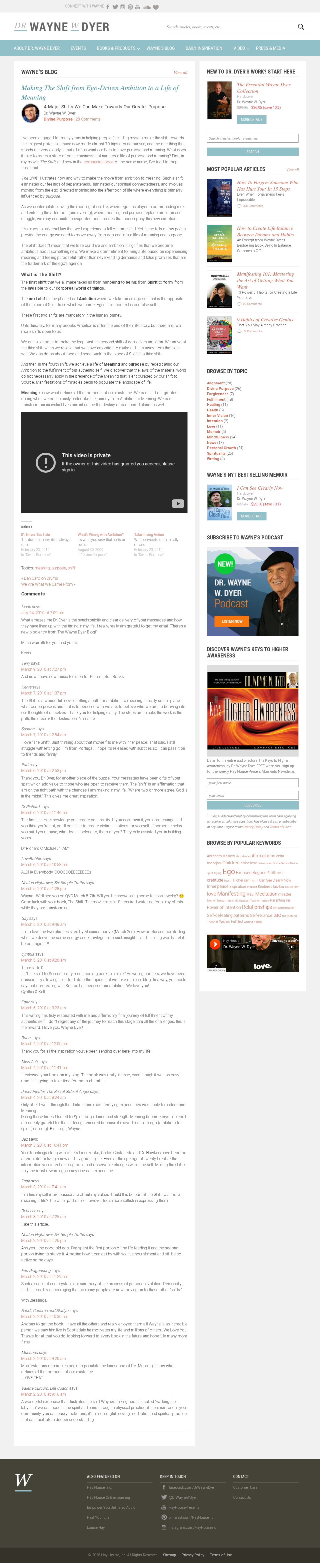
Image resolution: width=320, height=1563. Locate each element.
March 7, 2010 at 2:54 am (43, 734)
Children (231, 863)
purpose (59, 568)
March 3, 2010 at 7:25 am (43, 1216)
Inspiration (238, 887)
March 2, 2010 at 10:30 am (44, 1316)
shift (71, 568)
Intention (215, 421)
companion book (99, 162)
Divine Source (281, 863)
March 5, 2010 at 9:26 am (43, 960)
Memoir (213, 432)
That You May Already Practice (261, 325)
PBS (288, 900)
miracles (285, 894)
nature (265, 900)
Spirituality (216, 453)
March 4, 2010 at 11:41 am (44, 1067)
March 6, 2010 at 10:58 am (44, 864)
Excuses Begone (251, 872)
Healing (213, 405)
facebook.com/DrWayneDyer (192, 1487)
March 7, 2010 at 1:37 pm (43, 693)
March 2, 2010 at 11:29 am (44, 1276)
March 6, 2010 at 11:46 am (44, 812)
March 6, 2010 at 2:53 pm (43, 770)
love (211, 894)
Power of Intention (224, 907)
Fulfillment (216, 399)
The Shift (212, 922)
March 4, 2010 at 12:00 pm (44, 1043)
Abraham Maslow (221, 856)
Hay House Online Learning (108, 1497)
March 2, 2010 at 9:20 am (43, 1358)
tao (277, 915)
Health (212, 410)
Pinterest (130, 6)
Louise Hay (291, 887)
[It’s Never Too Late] (49, 544)
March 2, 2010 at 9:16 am (43, 1394)
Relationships (257, 907)
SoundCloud (146, 6)
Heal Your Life (156, 6)
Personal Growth (221, 448)
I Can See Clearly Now (260, 487)
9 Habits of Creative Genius (265, 319)
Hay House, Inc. (99, 1487)
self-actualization (283, 908)
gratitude (215, 880)
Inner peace (217, 886)
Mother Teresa (215, 900)
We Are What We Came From (47, 584)
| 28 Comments (87, 119)
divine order (265, 863)
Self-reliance (261, 915)
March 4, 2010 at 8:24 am (43, 1097)
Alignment (216, 383)
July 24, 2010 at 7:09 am (42, 612)
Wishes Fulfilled (231, 922)
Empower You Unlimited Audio (111, 1507)
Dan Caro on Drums (41, 578)
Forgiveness (217, 394)
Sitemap (169, 1555)
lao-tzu (278, 887)
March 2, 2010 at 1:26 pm (43, 1240)
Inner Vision (217, 416)
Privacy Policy (253, 827)
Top (308, 1551)
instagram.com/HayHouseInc (192, 1527)
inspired (252, 887)
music (230, 900)
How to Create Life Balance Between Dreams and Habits (265, 231)
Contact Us (242, 1497)
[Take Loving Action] (162, 544)
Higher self (241, 880)
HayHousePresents (184, 1507)
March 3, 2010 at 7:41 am (43, 1187)
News (211, 443)
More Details (251, 119)
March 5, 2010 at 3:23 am (43, 1008)
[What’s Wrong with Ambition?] (106, 544)
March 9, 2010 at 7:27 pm (43, 669)
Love (211, 426)
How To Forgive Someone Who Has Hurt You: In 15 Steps (267, 185)
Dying (218, 873)
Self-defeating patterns (228, 915)
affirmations (262, 856)
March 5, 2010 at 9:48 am (43, 924)
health (228, 880)
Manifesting (231, 894)
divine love (248, 863)
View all (181, 72)
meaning (42, 568)
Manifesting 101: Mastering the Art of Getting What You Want (265, 280)
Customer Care (245, 1487)
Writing (213, 459)
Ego (228, 871)
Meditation (266, 894)
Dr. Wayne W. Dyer (61, 26)
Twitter (115, 6)
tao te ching (289, 916)
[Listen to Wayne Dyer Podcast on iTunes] (253, 591)
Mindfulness (218, 437)
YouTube (137, 6)
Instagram (122, 6)
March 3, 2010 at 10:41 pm (44, 1145)
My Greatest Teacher (247, 900)
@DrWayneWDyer (183, 1497)
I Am (253, 880)
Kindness (265, 887)
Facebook (107, 6)
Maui (250, 894)
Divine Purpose (58, 119)
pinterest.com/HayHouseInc (191, 1517)
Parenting (277, 900)
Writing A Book (253, 922)
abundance (243, 856)
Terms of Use (279, 827)
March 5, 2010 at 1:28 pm (43, 888)
